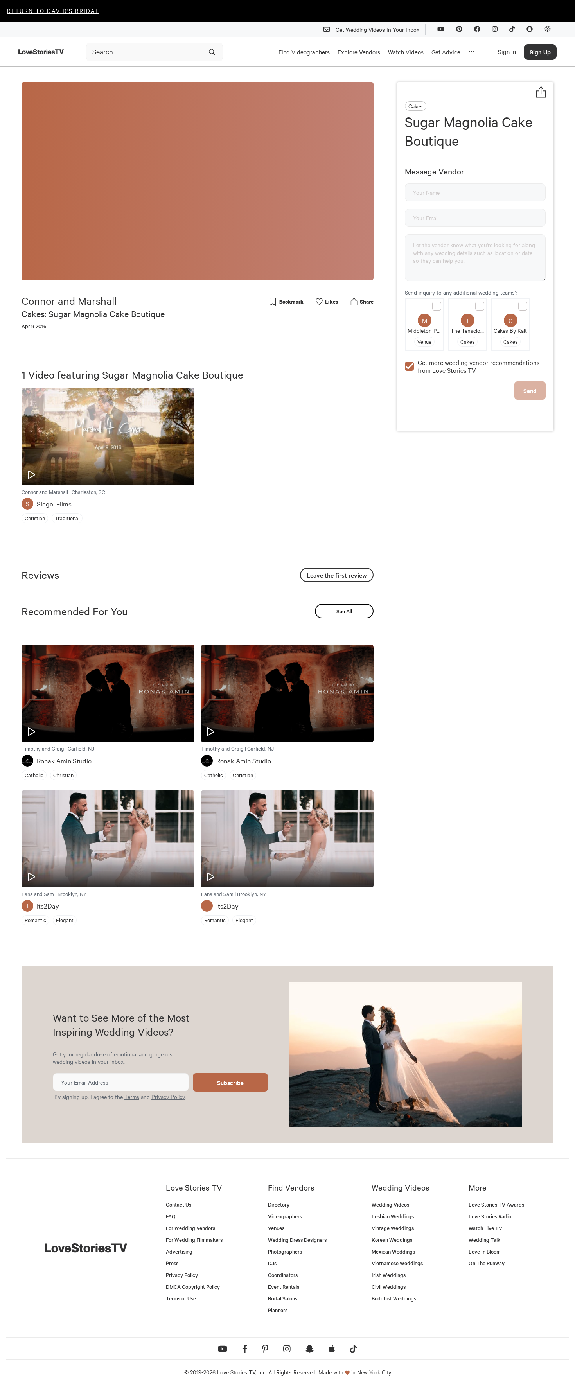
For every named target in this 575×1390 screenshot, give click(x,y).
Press (172, 1263)
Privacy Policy (168, 1097)
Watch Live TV (485, 1228)
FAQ (171, 1216)
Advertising (179, 1251)
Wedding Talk (484, 1239)
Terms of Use (181, 1298)
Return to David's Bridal (53, 10)
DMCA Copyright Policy (193, 1286)
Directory (278, 1204)
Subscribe (230, 1082)
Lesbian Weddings (393, 1216)
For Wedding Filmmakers (194, 1239)
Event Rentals (283, 1286)
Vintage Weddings (393, 1228)
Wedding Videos (390, 1204)
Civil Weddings (389, 1286)
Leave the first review (337, 575)
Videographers (285, 1216)
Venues (276, 1228)
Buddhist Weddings (394, 1298)
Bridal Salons (282, 1298)
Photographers (285, 1251)
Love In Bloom (485, 1251)
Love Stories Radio (490, 1216)
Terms (131, 1097)
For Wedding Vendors (190, 1228)
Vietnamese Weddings (397, 1263)
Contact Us (178, 1204)
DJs (272, 1263)
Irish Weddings (389, 1275)
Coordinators (283, 1275)
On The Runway (487, 1263)
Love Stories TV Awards (496, 1204)
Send (530, 390)
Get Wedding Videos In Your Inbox (377, 29)
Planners (278, 1310)
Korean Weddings (392, 1239)
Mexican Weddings (393, 1251)
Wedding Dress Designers (297, 1239)
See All (344, 611)
